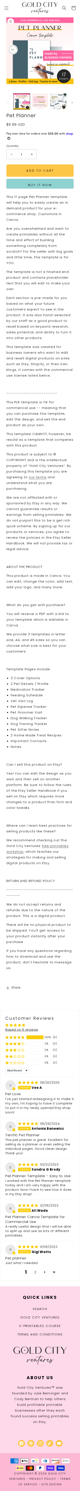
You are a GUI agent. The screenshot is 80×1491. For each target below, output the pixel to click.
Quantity (12, 146)
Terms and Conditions (40, 1334)
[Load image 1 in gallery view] (22, 101)
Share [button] (16, 987)
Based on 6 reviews (21, 1029)
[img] (28, 1082)
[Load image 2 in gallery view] (40, 101)
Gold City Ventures (40, 1317)
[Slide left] (8, 102)
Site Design (51, 1484)
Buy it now (40, 185)
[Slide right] (72, 102)
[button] (6, 8)
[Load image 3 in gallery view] (58, 101)
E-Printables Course (40, 1326)
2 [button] (35, 1272)
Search (40, 1309)
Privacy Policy (42, 1479)
